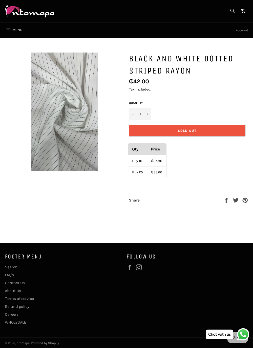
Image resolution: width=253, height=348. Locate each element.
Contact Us (15, 282)
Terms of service (19, 298)
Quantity (136, 103)
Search (11, 267)
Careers (12, 314)
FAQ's (9, 275)
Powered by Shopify (45, 343)
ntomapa (23, 343)
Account (242, 30)
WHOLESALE (15, 322)
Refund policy (17, 306)
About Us (13, 290)
